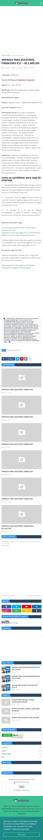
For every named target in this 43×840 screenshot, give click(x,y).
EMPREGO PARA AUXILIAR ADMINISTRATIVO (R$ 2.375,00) (26, 668)
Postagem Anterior (8, 596)
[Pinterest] (21, 359)
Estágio (21, 751)
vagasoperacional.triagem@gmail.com (15, 233)
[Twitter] (17, 359)
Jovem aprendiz (21, 754)
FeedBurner (26, 790)
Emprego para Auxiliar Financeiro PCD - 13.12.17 (25, 686)
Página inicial (5, 55)
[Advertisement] (21, 30)
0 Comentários (30, 68)
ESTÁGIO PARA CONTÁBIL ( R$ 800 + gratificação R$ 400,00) (23, 701)
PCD (21, 757)
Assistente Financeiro (17, 55)
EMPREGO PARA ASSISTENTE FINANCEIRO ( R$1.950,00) (18, 527)
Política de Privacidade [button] (20, 829)
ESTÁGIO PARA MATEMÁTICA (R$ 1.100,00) (25, 718)
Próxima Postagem (34, 596)
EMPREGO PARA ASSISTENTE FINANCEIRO (17, 390)
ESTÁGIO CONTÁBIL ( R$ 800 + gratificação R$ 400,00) (26, 710)
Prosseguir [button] (21, 834)
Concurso (21, 748)
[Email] (26, 359)
